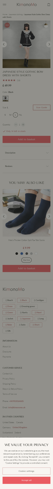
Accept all (26, 480)
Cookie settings (26, 471)
